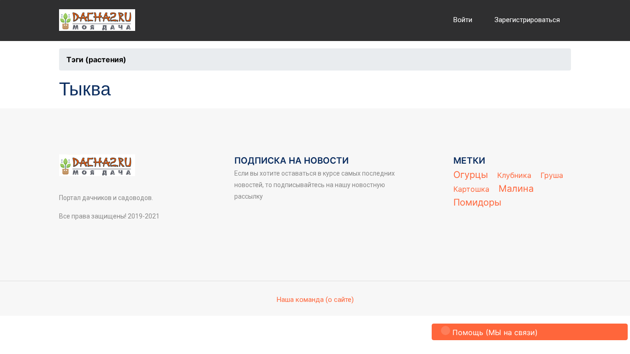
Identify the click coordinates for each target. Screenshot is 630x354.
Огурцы (470, 174)
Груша (552, 175)
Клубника (514, 175)
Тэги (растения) (96, 59)
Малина (516, 188)
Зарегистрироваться (527, 20)
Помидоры (477, 202)
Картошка (471, 189)
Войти (462, 20)
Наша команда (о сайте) (315, 299)
